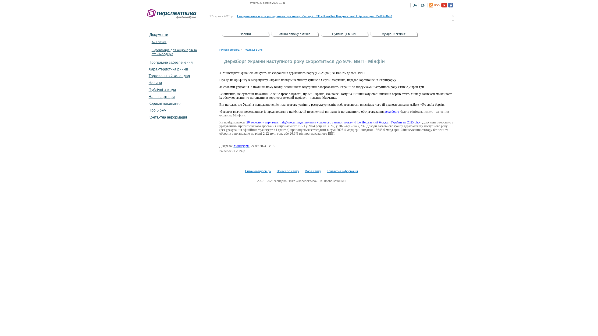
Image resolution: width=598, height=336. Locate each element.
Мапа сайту (313, 171)
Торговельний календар (169, 76)
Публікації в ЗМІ (344, 34)
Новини (155, 83)
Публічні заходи (162, 90)
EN (423, 5)
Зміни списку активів (294, 34)
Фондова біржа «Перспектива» (173, 14)
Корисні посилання (165, 103)
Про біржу (157, 110)
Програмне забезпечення (171, 62)
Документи (159, 34)
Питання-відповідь (258, 171)
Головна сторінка (229, 49)
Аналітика (159, 42)
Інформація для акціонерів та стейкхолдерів (174, 52)
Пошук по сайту (288, 171)
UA (415, 5)
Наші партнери (162, 96)
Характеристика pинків (168, 69)
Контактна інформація (168, 117)
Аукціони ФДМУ (394, 34)
